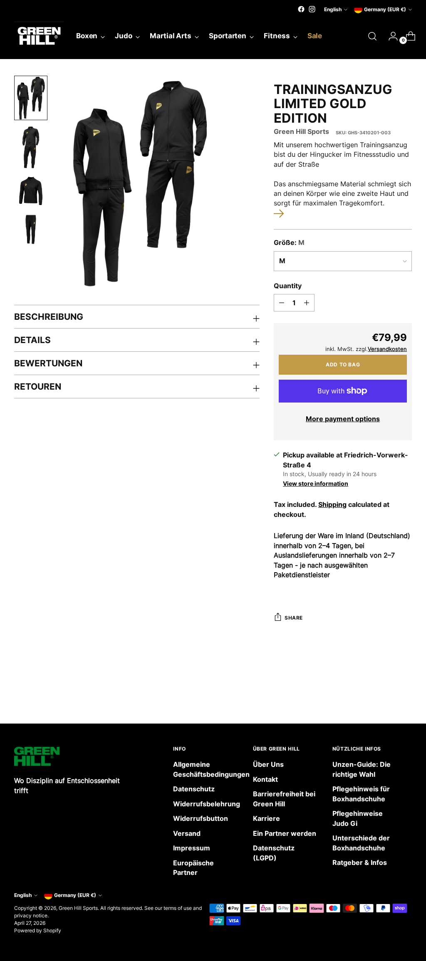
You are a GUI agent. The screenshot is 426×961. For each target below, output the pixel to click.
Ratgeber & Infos (359, 863)
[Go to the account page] (389, 36)
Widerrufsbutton (200, 819)
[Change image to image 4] (30, 229)
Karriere (266, 819)
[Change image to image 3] (30, 191)
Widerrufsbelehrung (206, 804)
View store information (315, 483)
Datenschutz (194, 789)
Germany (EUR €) (385, 9)
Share (294, 618)
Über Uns (268, 764)
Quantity (288, 286)
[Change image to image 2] (30, 147)
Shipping (332, 505)
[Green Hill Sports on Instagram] (312, 9)
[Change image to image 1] (30, 98)
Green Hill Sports (301, 132)
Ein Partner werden (284, 833)
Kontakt (265, 779)
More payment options (343, 419)
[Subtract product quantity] (281, 302)
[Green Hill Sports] (39, 36)
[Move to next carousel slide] (405, 695)
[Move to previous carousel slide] (386, 695)
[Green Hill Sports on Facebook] (301, 9)
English (333, 9)
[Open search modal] (372, 36)
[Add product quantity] (306, 302)
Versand (187, 833)
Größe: (289, 243)
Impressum (191, 848)
